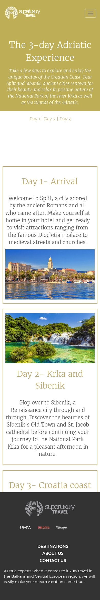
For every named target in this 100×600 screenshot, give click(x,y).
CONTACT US (53, 560)
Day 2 (50, 118)
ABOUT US (53, 553)
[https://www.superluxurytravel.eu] (28, 12)
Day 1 (34, 118)
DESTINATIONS (52, 546)
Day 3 (65, 118)
